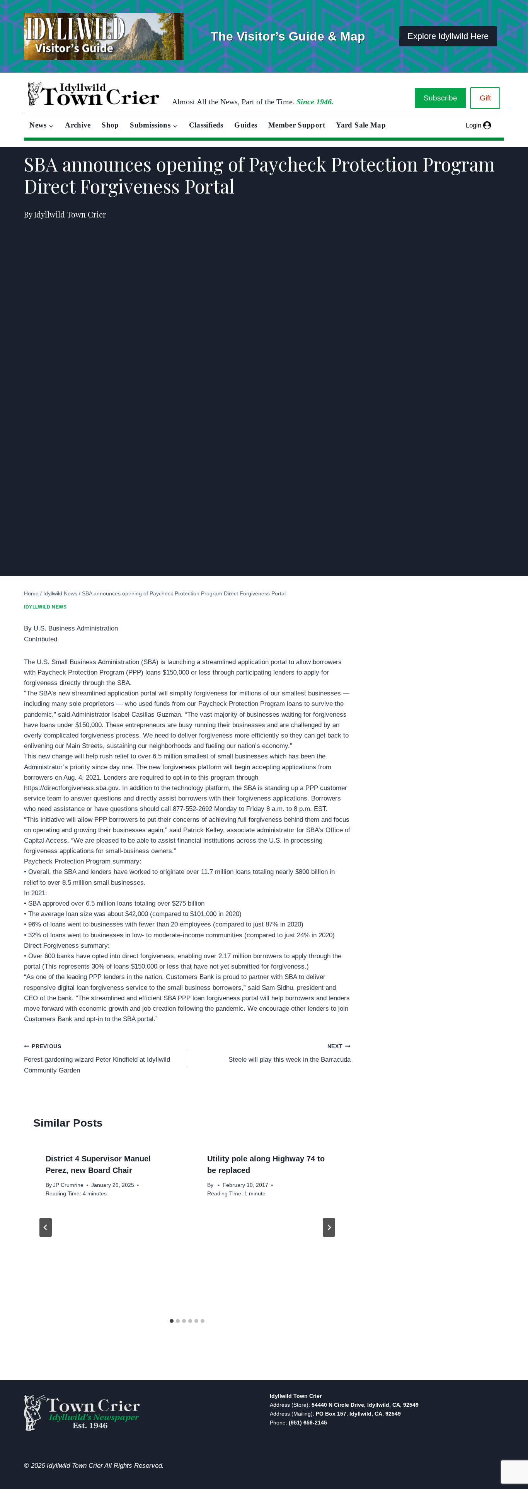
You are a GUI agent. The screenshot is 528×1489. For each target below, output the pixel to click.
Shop (110, 125)
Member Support (296, 125)
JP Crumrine (68, 1185)
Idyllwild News (45, 607)
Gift (485, 98)
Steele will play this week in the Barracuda (289, 1054)
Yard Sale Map (361, 125)
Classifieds (206, 125)
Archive (78, 125)
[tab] (172, 1321)
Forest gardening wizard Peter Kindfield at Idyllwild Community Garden (97, 1059)
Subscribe (440, 98)
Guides (245, 125)
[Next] (329, 1227)
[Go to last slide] (45, 1227)
